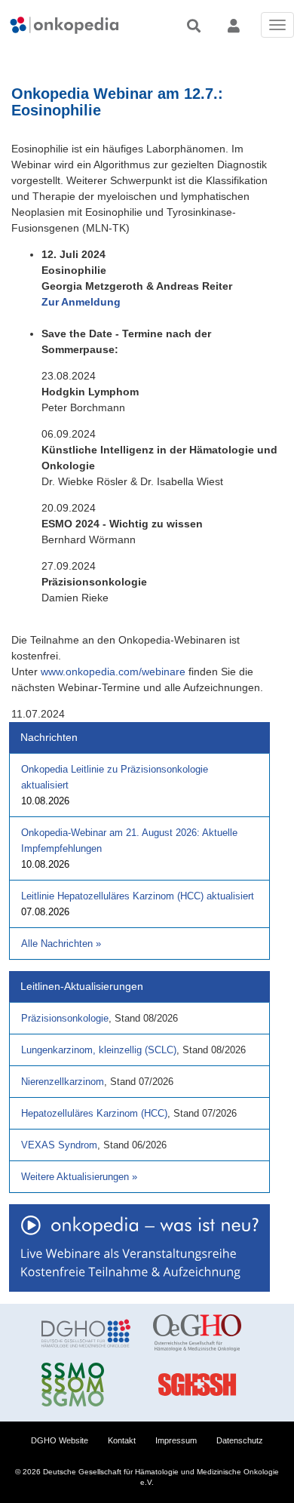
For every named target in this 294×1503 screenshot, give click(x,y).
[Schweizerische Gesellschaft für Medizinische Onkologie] (85, 1384)
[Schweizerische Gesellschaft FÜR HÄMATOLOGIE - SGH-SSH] (197, 1384)
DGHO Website (59, 1440)
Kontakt (122, 1440)
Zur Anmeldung (81, 302)
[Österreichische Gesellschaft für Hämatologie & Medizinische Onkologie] (197, 1333)
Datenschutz (239, 1440)
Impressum (176, 1440)
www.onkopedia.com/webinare (113, 671)
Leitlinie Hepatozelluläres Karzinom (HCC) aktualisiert (137, 896)
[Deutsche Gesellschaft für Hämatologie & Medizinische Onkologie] (85, 1333)
